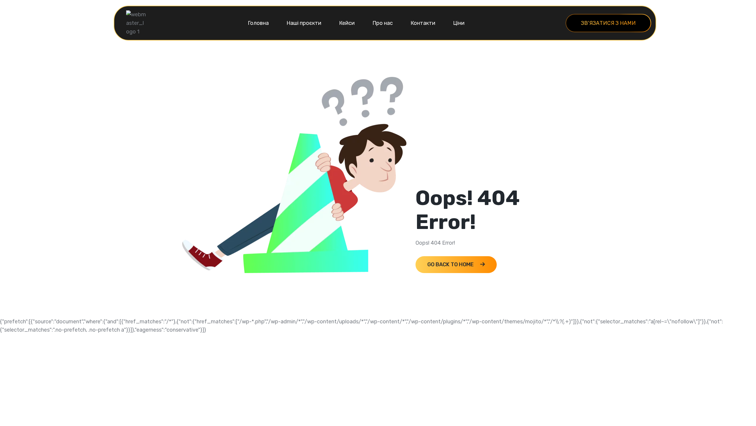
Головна (258, 23)
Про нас (382, 23)
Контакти (422, 23)
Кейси (347, 23)
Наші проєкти (303, 23)
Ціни (459, 23)
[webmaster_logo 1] (136, 23)
